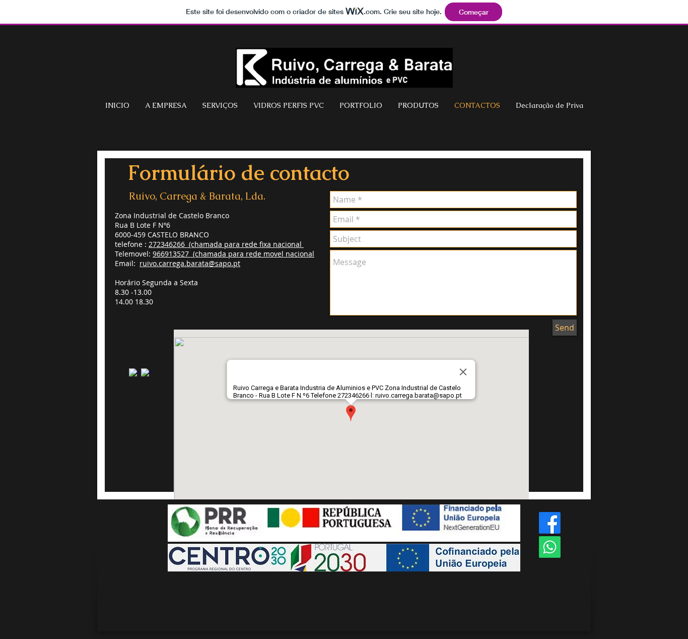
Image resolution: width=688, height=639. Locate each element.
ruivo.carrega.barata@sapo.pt (190, 263)
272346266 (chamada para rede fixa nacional (226, 244)
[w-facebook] (134, 373)
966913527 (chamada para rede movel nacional (233, 254)
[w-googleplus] (146, 373)
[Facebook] (550, 523)
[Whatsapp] (550, 547)
